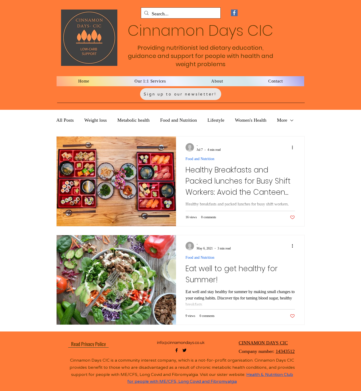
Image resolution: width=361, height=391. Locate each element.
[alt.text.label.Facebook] (176, 350)
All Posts (65, 120)
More (282, 120)
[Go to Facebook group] (234, 13)
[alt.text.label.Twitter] (184, 350)
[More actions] (294, 147)
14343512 (285, 351)
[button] (150, 81)
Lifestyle (215, 120)
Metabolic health (133, 120)
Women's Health (250, 120)
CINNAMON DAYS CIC (263, 342)
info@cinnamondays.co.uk (181, 342)
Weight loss (95, 120)
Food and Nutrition (178, 120)
